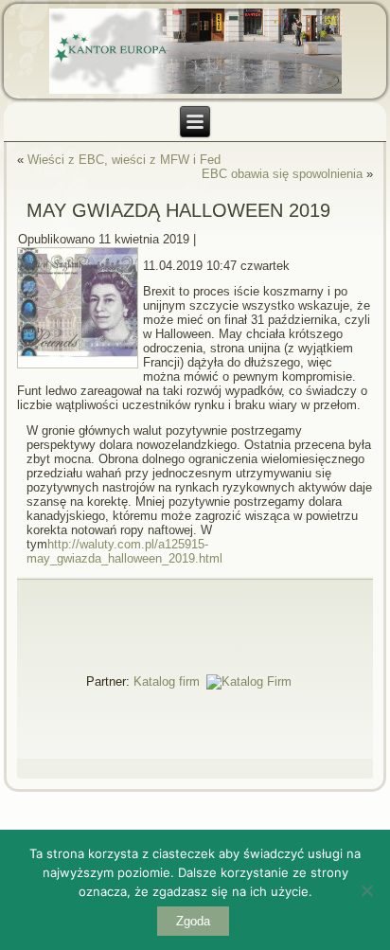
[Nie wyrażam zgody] (366, 890)
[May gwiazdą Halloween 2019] (80, 369)
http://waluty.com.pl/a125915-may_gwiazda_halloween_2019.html (124, 551)
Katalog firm (166, 681)
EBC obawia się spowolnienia (282, 174)
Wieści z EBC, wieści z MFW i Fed (124, 159)
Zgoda (193, 921)
